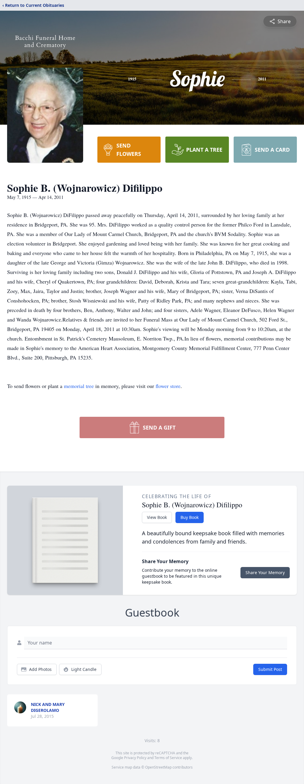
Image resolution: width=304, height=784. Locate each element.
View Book (157, 517)
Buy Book (189, 517)
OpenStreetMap (158, 767)
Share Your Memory (265, 572)
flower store (168, 385)
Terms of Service (168, 757)
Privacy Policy (135, 757)
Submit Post (270, 669)
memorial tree (79, 385)
